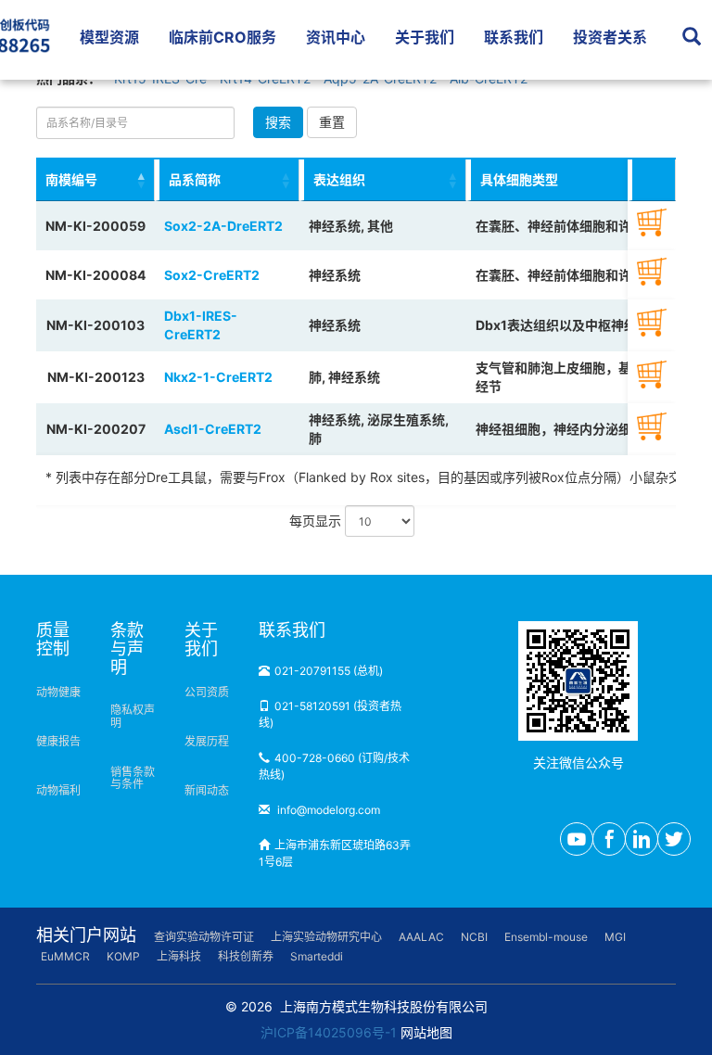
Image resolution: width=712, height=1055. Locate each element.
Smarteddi (316, 956)
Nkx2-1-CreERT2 (218, 377)
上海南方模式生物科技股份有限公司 (384, 1006)
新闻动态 (206, 790)
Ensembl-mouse (546, 937)
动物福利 (58, 790)
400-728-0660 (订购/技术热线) (334, 766)
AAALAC (421, 937)
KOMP (123, 956)
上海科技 (179, 956)
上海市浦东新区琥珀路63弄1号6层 (335, 853)
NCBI (474, 937)
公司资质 (206, 692)
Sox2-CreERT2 (212, 275)
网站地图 (426, 1032)
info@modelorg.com (327, 810)
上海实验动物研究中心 (326, 937)
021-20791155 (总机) (328, 671)
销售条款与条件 (132, 778)
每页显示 (317, 520)
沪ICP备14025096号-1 (329, 1032)
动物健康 (58, 692)
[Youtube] (576, 839)
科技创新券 (245, 956)
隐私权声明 (132, 716)
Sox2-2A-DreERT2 (223, 226)
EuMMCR (65, 956)
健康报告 (58, 741)
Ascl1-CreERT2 (212, 429)
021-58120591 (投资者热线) (330, 714)
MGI (615, 937)
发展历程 (206, 741)
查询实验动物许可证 (204, 937)
